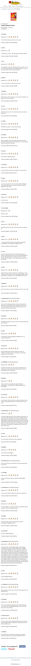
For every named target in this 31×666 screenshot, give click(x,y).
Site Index (29, 657)
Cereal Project (4, 9)
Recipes (5, 6)
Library (9, 6)
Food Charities (14, 659)
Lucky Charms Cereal (8, 25)
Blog (13, 6)
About (4, 657)
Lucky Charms (11, 9)
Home (1, 657)
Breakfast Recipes (14, 657)
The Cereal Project (19, 6)
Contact (7, 657)
